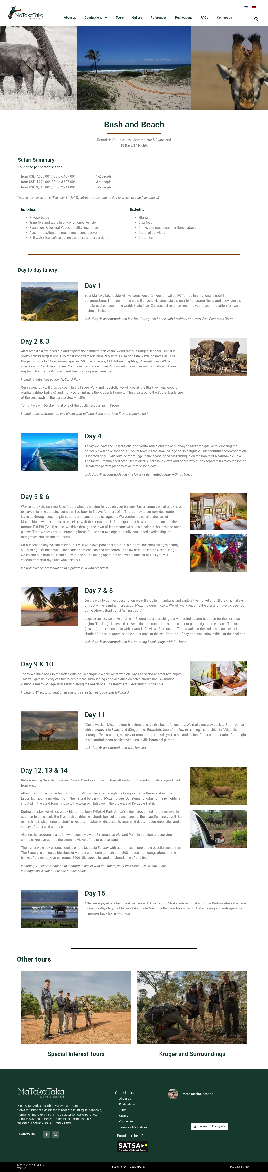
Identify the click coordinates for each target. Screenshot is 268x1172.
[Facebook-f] (46, 1134)
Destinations (93, 18)
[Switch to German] (254, 7)
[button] (256, 19)
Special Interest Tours (76, 1053)
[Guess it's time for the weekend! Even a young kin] (236, 1111)
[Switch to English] (246, 7)
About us (70, 18)
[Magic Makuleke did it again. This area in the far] (208, 1111)
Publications (183, 18)
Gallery (137, 18)
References (159, 18)
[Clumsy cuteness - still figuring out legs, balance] (181, 1111)
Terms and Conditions (133, 1127)
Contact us (224, 18)
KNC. (247, 1166)
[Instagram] (55, 1134)
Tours (120, 18)
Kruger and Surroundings (192, 1053)
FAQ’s (205, 18)
